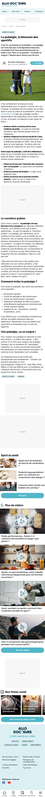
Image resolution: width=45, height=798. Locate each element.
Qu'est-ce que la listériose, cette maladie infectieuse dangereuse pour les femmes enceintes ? (22, 575)
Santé (4, 11)
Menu (40, 796)
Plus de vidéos (14, 505)
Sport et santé (20, 26)
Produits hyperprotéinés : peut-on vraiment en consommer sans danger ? (31, 475)
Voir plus (22, 495)
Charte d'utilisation (10, 765)
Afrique (21, 376)
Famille (27, 11)
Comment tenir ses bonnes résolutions (31, 709)
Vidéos (13, 796)
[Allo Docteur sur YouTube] (9, 782)
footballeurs (6, 114)
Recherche (31, 796)
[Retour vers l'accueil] (22, 4)
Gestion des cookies (31, 757)
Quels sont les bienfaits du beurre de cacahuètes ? (31, 463)
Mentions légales (9, 760)
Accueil (4, 26)
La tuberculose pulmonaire (10, 710)
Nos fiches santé (15, 691)
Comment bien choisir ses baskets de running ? (31, 486)
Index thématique (30, 765)
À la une (4, 796)
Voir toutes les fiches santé (22, 719)
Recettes (15, 741)
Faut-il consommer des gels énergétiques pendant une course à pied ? (22, 643)
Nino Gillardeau (18, 62)
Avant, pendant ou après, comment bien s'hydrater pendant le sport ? (21, 609)
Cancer (24, 745)
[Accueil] (22, 732)
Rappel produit (27, 741)
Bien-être (16, 11)
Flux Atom (27, 768)
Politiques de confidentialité (29, 761)
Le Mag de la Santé (11, 745)
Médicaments (36, 745)
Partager (38, 63)
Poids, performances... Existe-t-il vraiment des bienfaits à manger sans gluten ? (20, 539)
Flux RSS (5, 768)
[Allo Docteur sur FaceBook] (3, 782)
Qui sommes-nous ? (10, 757)
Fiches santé (22, 796)
